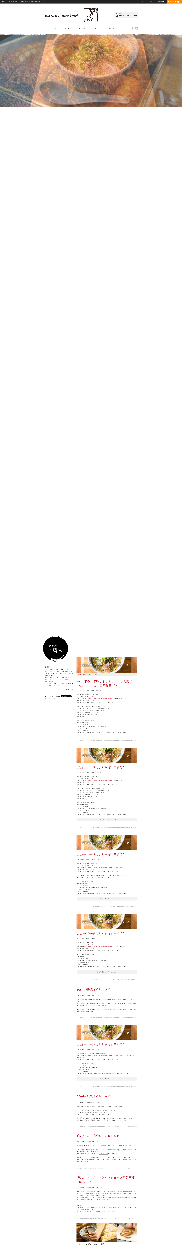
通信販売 (97, 28)
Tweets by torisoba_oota (52, 699)
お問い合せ (112, 28)
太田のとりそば (67, 28)
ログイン (150, 2)
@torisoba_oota (83, 1202)
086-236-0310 (128, 15)
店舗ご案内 (81, 28)
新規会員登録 (161, 2)
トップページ (51, 28)
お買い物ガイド (103, 1154)
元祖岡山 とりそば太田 (91, 14)
